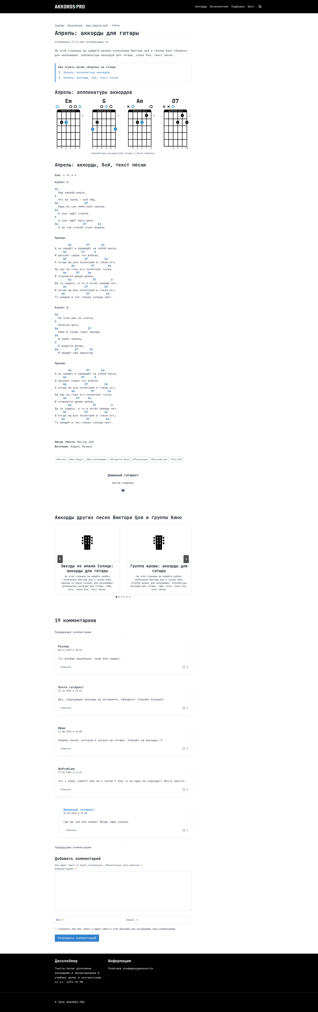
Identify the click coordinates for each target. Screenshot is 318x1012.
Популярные (140, 459)
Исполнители (219, 6)
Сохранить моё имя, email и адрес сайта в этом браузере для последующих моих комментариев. (117, 928)
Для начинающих (96, 459)
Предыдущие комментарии (73, 632)
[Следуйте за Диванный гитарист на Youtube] (123, 490)
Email (132, 920)
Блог (251, 6)
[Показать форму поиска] (260, 6)
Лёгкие (61, 459)
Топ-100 (176, 459)
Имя (60, 920)
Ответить (66, 667)
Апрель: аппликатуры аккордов (86, 72)
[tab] (116, 597)
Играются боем (119, 459)
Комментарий (65, 869)
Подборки (238, 6)
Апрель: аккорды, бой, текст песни (90, 77)
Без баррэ (76, 459)
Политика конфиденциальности (130, 968)
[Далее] (186, 559)
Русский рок (159, 459)
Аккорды (201, 6)
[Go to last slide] (60, 559)
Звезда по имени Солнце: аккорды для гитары (87, 568)
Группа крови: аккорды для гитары (158, 568)
